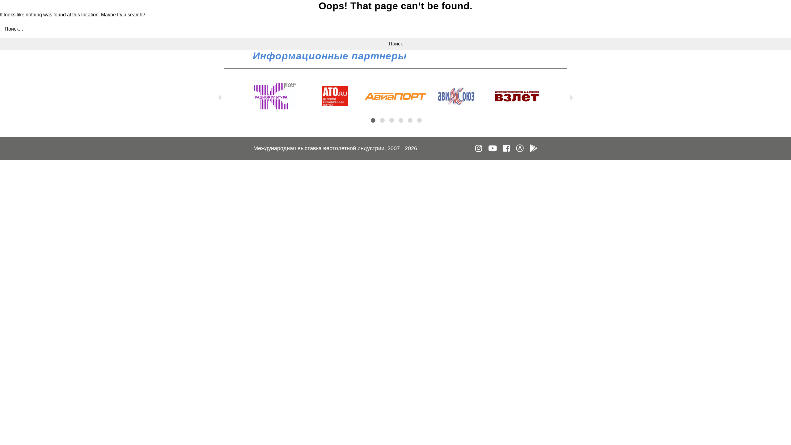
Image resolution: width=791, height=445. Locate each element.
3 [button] (391, 120)
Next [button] (572, 96)
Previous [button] (219, 96)
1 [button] (373, 120)
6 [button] (419, 120)
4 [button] (401, 120)
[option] (274, 96)
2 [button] (382, 120)
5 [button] (410, 120)
